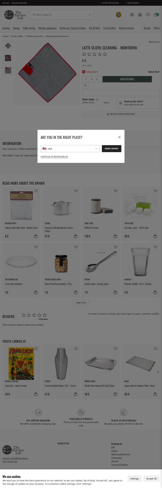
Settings (134, 478)
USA (50, 148)
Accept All (151, 478)
